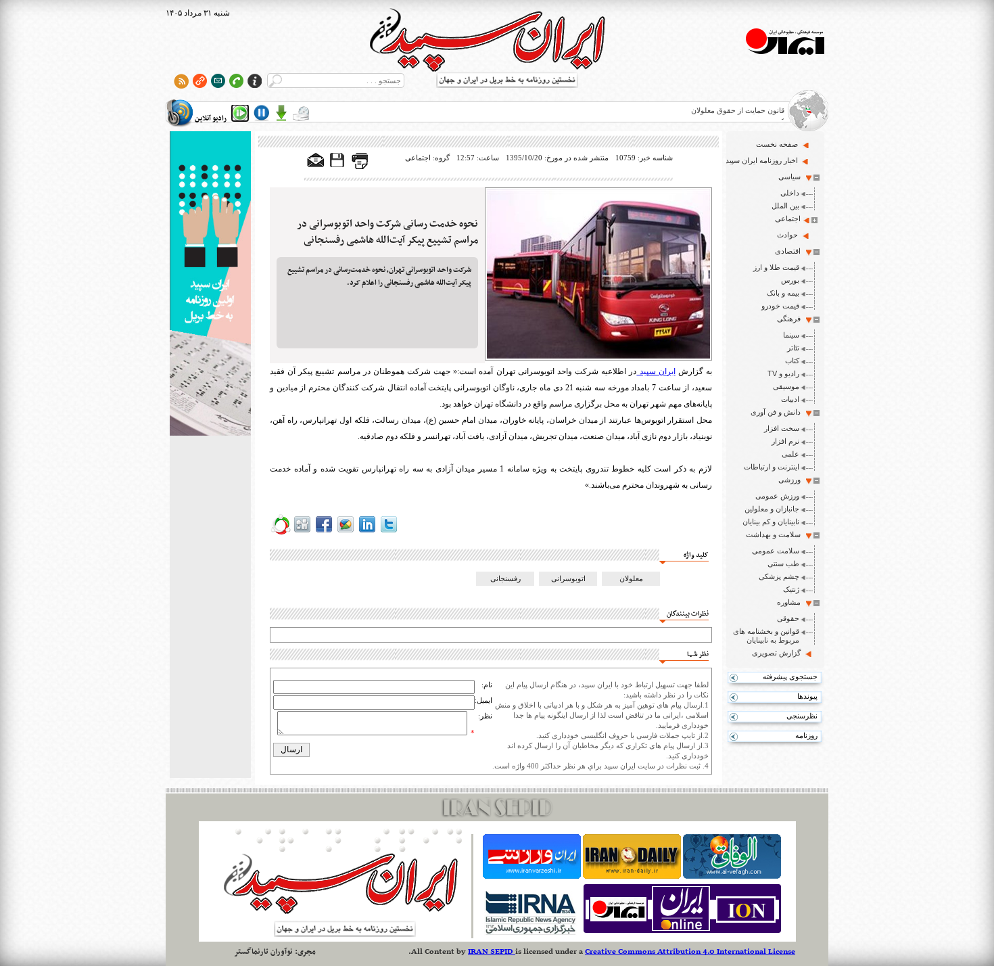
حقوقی (788, 618)
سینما (791, 335)
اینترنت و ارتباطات (771, 467)
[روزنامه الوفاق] (732, 876)
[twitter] (389, 532)
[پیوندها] (200, 81)
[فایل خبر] (338, 166)
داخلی (789, 193)
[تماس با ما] (236, 81)
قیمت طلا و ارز (776, 267)
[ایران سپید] (210, 284)
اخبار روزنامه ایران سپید (762, 160)
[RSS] (181, 81)
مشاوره (789, 602)
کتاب (792, 360)
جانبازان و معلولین (771, 509)
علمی (790, 454)
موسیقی (786, 386)
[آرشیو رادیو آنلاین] (301, 113)
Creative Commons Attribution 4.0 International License (690, 952)
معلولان (631, 578)
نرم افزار (785, 441)
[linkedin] (367, 532)
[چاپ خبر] (360, 166)
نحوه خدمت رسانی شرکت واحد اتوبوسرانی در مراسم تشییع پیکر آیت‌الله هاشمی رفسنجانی (388, 232)
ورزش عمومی (777, 496)
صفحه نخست (777, 144)
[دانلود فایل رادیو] (281, 113)
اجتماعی (788, 218)
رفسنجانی (505, 578)
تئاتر (793, 348)
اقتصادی (788, 251)
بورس (790, 280)
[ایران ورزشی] (532, 876)
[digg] (302, 532)
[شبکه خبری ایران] (682, 933)
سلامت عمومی (775, 551)
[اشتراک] (218, 81)
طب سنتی (783, 563)
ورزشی (789, 480)
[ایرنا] (530, 933)
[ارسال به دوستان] (316, 161)
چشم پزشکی (779, 576)
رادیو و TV (783, 373)
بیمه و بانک (783, 293)
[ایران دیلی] (632, 876)
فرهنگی (789, 319)
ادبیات (790, 399)
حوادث (787, 235)
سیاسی (789, 176)
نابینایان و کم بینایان (770, 522)
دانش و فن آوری (776, 412)
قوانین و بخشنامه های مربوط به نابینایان (766, 635)
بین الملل (785, 206)
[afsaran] (280, 532)
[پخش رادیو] (240, 113)
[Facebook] (324, 532)
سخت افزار (781, 428)
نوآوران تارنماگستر (263, 952)
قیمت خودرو (780, 306)
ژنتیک (791, 589)
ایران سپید (655, 371)
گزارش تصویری (776, 653)
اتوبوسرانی (568, 578)
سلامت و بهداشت (773, 534)
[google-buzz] (345, 532)
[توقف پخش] (262, 113)
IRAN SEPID (491, 952)
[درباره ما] (254, 81)
